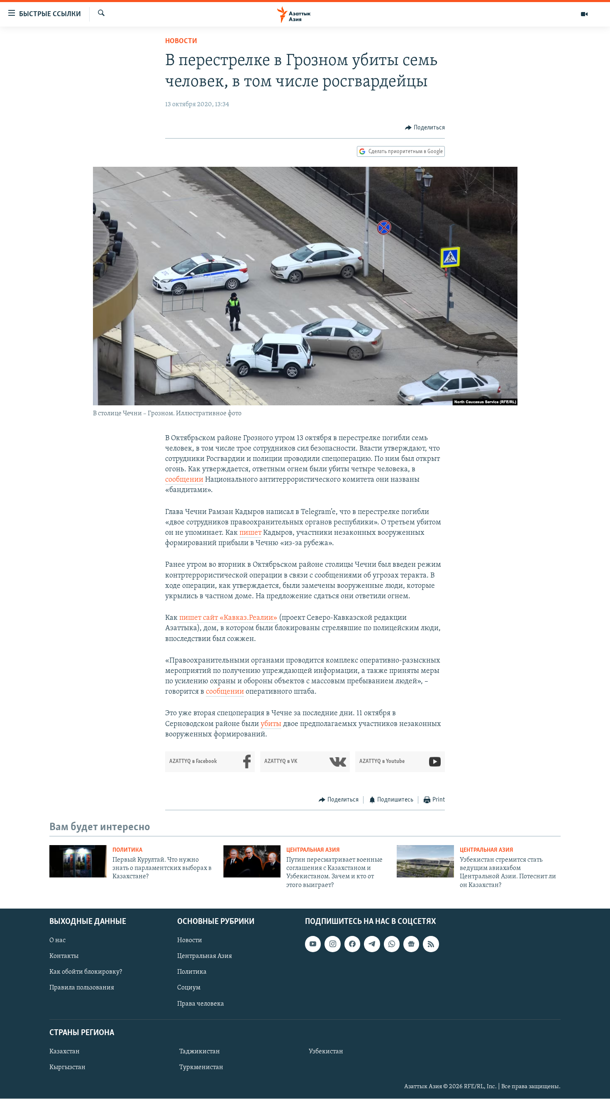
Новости (181, 41)
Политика (127, 850)
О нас (57, 941)
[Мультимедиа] (584, 14)
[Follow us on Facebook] (352, 944)
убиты (271, 724)
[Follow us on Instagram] (332, 944)
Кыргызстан (67, 1067)
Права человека (200, 1004)
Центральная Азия (313, 850)
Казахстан (64, 1051)
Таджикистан (199, 1051)
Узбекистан (326, 1051)
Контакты (63, 956)
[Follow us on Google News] (411, 944)
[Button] (425, 127)
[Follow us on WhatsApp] (392, 944)
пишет (250, 533)
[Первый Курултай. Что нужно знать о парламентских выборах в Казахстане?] (78, 861)
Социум (188, 988)
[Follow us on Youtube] (313, 944)
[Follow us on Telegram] (372, 944)
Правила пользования (81, 988)
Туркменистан (201, 1067)
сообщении (184, 480)
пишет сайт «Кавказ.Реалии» (228, 618)
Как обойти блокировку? (85, 972)
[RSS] (431, 944)
